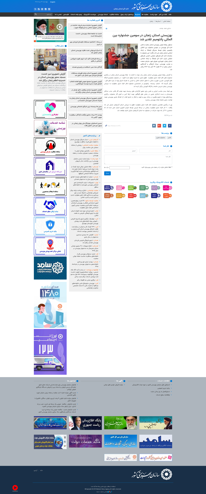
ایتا (49, 9)
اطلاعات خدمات (163, 380)
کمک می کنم (163, 14)
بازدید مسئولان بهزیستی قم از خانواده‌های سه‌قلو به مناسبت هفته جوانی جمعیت (85, 256)
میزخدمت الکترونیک (90, 14)
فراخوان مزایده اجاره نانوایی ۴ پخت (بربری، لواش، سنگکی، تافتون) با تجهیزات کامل (55, 399)
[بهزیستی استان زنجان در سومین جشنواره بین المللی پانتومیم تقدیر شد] (121, 56)
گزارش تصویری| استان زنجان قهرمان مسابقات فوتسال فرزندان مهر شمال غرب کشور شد (86, 74)
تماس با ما (58, 14)
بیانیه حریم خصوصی (163, 388)
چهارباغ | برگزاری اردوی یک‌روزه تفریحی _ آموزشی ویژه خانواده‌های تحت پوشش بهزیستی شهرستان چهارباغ (84, 221)
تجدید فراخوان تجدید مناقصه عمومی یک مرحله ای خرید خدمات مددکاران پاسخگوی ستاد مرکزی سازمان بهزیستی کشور (57, 411)
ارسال (107, 173)
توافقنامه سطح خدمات (163, 395)
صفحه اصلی (166, 21)
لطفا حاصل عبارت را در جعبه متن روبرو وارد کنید (157, 167)
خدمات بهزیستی (103, 14)
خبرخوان (38, 9)
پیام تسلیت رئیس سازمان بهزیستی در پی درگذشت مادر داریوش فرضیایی (86, 161)
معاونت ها (145, 14)
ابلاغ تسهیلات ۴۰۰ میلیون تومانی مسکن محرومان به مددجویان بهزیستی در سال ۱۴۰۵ (84, 248)
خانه (170, 14)
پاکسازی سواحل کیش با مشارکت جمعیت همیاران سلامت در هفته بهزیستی (85, 153)
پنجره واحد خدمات (76, 14)
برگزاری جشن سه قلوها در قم (87, 280)
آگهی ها (119, 380)
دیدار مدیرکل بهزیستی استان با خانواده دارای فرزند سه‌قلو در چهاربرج (84, 140)
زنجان (151, 21)
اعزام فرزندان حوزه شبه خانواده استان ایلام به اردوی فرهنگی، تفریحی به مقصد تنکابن (84, 213)
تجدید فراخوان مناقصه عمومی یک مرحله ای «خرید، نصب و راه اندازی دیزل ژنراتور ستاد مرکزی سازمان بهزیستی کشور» (56, 405)
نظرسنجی (66, 14)
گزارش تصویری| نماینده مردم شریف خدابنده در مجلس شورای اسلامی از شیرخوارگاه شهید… (86, 26)
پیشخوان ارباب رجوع (127, 14)
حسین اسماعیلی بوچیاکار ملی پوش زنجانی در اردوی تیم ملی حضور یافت (87, 124)
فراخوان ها (71, 380)
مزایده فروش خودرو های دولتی (113, 385)
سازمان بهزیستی (150, 6)
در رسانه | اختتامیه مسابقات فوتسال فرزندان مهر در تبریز (86, 43)
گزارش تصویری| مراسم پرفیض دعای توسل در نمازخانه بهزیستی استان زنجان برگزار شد (87, 91)
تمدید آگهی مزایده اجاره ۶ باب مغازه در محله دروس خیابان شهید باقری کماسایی (56, 394)
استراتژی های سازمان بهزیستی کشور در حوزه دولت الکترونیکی (151, 385)
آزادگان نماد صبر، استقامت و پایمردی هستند (87, 67)
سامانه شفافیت (114, 14)
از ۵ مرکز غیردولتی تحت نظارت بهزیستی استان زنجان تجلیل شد (86, 51)
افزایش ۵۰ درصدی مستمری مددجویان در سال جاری (87, 236)
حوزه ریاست (153, 14)
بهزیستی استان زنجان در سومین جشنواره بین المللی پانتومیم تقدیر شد (142, 37)
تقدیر (169, 137)
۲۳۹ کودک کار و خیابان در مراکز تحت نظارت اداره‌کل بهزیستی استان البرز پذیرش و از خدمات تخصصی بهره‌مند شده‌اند (85, 229)
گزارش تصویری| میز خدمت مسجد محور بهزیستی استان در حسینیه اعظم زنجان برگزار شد (51, 77)
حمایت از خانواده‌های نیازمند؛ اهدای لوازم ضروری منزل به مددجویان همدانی (84, 178)
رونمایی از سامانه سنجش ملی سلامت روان (84, 146)
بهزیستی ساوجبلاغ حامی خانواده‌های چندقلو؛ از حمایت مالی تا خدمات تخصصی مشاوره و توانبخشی (85, 285)
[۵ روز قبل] (50, 60)
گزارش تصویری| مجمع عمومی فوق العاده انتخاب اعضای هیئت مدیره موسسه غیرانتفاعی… (86, 82)
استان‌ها (137, 14)
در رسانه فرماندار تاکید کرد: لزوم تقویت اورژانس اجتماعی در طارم (86, 60)
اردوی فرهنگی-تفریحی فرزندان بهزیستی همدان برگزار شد (86, 241)
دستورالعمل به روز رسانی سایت (160, 391)
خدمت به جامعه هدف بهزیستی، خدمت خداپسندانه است (89, 34)
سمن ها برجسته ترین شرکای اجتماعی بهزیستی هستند (86, 107)
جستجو (35, 9)
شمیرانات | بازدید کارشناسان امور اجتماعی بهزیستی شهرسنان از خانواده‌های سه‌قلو (85, 184)
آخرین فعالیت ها (93, 20)
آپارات (42, 9)
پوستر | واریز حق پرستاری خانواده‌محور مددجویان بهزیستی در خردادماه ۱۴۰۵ (85, 264)
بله (45, 9)
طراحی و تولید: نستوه (102, 492)
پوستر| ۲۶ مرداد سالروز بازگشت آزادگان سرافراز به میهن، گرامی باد (85, 116)
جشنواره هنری (160, 137)
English (52, 2)
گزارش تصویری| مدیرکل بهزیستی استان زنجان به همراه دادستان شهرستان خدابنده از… (86, 99)
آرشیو (35, 470)
